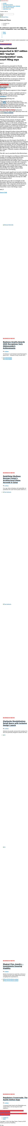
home (4, 24)
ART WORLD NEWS (8, 7)
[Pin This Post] (15, 36)
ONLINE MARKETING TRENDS (11, 6)
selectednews (3, 88)
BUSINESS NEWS (8, 4)
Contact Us (6, 23)
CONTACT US (7, 9)
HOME (4, 3)
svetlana (7, 351)
